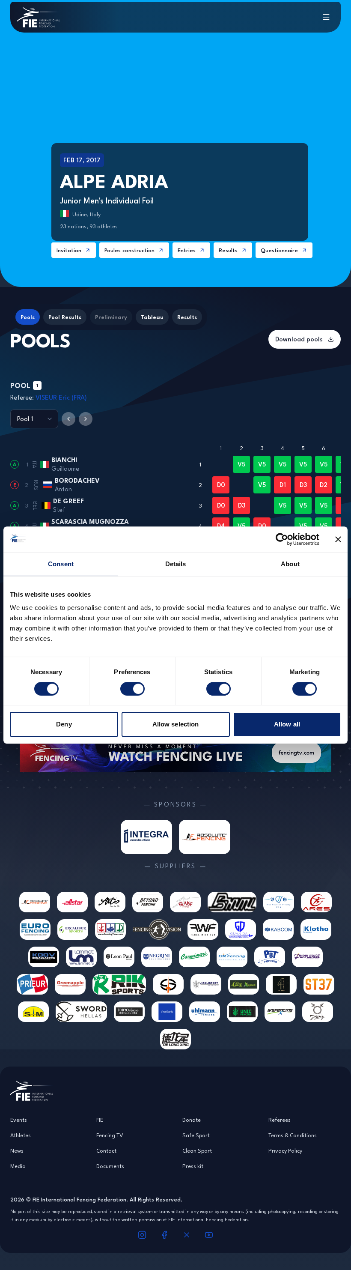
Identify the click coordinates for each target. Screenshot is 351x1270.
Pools (28, 317)
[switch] (132, 689)
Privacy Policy (285, 1150)
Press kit (192, 1166)
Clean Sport (197, 1150)
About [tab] (290, 564)
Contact (106, 1150)
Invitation (69, 250)
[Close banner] (338, 539)
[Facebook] (164, 1235)
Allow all (287, 724)
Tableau (152, 317)
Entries (187, 250)
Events (18, 1119)
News (17, 1150)
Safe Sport (196, 1135)
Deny (63, 724)
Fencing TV (109, 1135)
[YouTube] (209, 1235)
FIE (99, 1119)
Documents (110, 1166)
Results (228, 250)
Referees (279, 1119)
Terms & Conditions (292, 1135)
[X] (186, 1235)
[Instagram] (142, 1235)
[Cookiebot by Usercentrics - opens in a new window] (281, 539)
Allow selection (175, 724)
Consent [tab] (61, 564)
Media (18, 1166)
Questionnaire (279, 250)
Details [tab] (175, 564)
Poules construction (129, 250)
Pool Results (64, 317)
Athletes (20, 1135)
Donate (191, 1119)
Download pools (299, 339)
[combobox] (34, 418)
